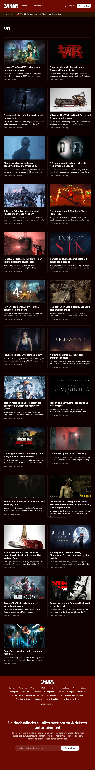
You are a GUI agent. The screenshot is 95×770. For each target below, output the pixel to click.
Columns (38, 699)
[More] (47, 6)
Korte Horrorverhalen (35, 695)
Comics (61, 691)
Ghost (51, 704)
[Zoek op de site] (65, 6)
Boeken (38, 691)
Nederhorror (38, 6)
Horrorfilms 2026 (52, 699)
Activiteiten (27, 691)
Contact (33, 688)
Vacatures (25, 6)
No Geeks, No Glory (71, 699)
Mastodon (66, 688)
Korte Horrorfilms (54, 695)
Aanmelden (84, 6)
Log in (71, 6)
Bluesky (55, 688)
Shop (75, 688)
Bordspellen (49, 691)
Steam (83, 688)
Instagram (14, 691)
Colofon (12, 688)
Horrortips (81, 691)
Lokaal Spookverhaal (74, 695)
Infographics (17, 695)
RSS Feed (44, 688)
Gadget (70, 691)
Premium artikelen (23, 699)
